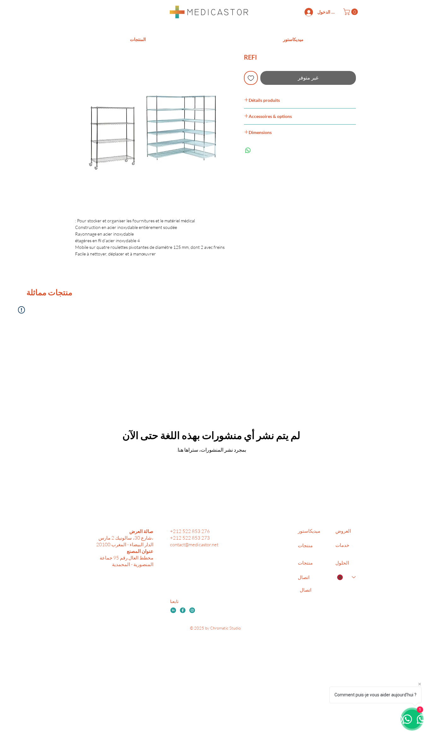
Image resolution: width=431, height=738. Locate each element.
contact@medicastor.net (194, 545)
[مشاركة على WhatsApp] (248, 150)
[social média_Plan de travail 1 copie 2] (173, 610)
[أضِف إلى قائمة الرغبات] (251, 78)
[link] (351, 12)
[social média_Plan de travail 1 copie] (192, 610)
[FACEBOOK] (183, 610)
